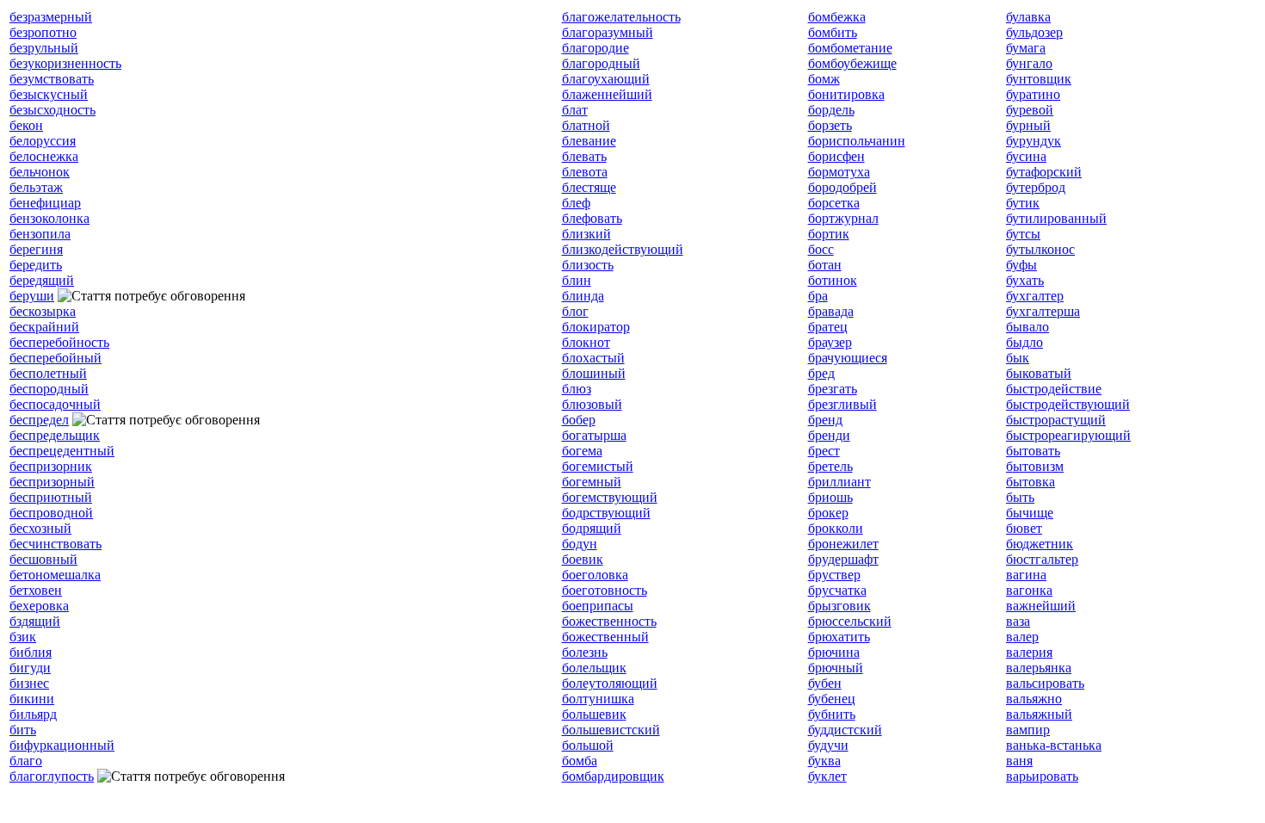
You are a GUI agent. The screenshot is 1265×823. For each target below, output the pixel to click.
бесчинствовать (55, 543)
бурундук (1033, 140)
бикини (31, 698)
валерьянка (1038, 667)
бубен (825, 683)
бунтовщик (1038, 78)
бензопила (40, 233)
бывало (1027, 326)
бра (818, 295)
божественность (609, 621)
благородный (601, 63)
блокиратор (596, 326)
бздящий (34, 621)
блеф (576, 202)
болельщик (594, 667)
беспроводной (51, 512)
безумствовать (51, 78)
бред (821, 373)
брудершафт (843, 559)
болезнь (585, 652)
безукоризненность (65, 63)
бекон (26, 125)
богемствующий (609, 497)
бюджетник (1039, 543)
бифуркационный (61, 745)
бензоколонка (49, 218)
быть (1020, 497)
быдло (1024, 342)
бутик (1023, 202)
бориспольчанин (856, 140)
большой (588, 745)
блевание (589, 140)
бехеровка (39, 605)
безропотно (43, 32)
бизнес (29, 683)
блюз (576, 388)
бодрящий (591, 528)
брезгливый (842, 404)
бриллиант (839, 481)
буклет (827, 776)
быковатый (1038, 373)
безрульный (43, 47)
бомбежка (837, 16)
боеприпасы (597, 605)
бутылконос (1040, 249)
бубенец (831, 698)
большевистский (611, 729)
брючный (835, 667)
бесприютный (50, 497)
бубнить (831, 714)
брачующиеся (847, 357)
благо (25, 760)
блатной (586, 125)
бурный (1028, 125)
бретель (830, 466)
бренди (829, 435)
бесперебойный (55, 357)
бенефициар (45, 202)
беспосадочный (55, 404)
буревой (1029, 109)
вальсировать (1045, 683)
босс (821, 249)
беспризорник (50, 466)
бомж (824, 78)
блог (575, 311)
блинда (583, 295)
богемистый (597, 466)
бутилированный (1056, 218)
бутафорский (1044, 171)
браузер (830, 342)
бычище (1029, 512)
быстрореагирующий (1068, 435)
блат (575, 109)
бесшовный (43, 559)
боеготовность (604, 590)
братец (828, 326)
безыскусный (48, 94)
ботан (825, 264)
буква (824, 760)
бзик (22, 636)
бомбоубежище (852, 63)
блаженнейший (607, 94)
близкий (586, 233)
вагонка (1029, 590)
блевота (585, 171)
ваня (1019, 760)
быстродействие (1053, 388)
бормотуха (839, 171)
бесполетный (48, 373)
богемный (591, 481)
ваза (1018, 621)
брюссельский (850, 621)
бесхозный (40, 528)
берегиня (36, 249)
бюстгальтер (1042, 559)
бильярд (33, 714)
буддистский (845, 729)
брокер (828, 512)
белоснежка (43, 156)
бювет (1024, 528)
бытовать (1033, 450)
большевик (594, 714)
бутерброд (1035, 187)
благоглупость (51, 776)
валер (1022, 636)
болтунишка (598, 698)
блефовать (592, 218)
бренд (825, 419)
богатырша (594, 435)
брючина (834, 652)
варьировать (1042, 776)
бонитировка (846, 94)
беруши (31, 295)
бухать (1025, 280)
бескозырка (42, 311)
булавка (1028, 16)
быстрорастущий (1056, 419)
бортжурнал (843, 218)
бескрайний (44, 326)
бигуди (30, 667)
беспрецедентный (61, 450)
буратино (1033, 94)
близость (588, 264)
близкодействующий (622, 249)
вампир (1028, 729)
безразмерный (50, 16)
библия (30, 652)
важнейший (1041, 605)
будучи (828, 745)
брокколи (835, 528)
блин (576, 280)
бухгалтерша (1043, 311)
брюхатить (839, 636)
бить (22, 729)
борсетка (834, 202)
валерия (1029, 652)
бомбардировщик (613, 776)
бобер (578, 419)
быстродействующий (1068, 404)
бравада (831, 311)
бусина (1026, 156)
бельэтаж (36, 187)
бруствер (834, 574)
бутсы (1023, 233)
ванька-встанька (1053, 745)
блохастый (593, 357)
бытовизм (1035, 466)
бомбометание (850, 47)
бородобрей (842, 187)
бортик (828, 233)
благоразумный (607, 32)
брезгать (832, 388)
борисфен (836, 156)
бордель (831, 109)
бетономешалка (55, 574)
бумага (1026, 47)
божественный (605, 636)
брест (824, 450)
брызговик (839, 605)
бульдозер (1034, 32)
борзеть (830, 125)
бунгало (1029, 63)
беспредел (39, 419)
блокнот (586, 342)
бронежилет (843, 543)
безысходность (52, 109)
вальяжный (1039, 714)
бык (1017, 357)
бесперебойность (59, 342)
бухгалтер (1035, 295)
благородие (595, 47)
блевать (584, 156)
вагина (1026, 574)
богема (582, 450)
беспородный (49, 388)
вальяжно (1034, 698)
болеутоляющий (609, 683)
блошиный (594, 373)
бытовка (1030, 481)
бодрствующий (606, 512)
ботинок (832, 280)
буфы (1021, 264)
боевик (582, 559)
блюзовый (592, 404)
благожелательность (621, 16)
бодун (579, 543)
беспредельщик (54, 435)
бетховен (35, 590)
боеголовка (595, 574)
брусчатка (837, 590)
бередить (35, 264)
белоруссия (42, 140)
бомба (579, 760)
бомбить (832, 32)
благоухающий (606, 78)
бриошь (830, 497)
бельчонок (39, 171)
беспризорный (52, 481)
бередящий (41, 280)
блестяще (589, 187)
